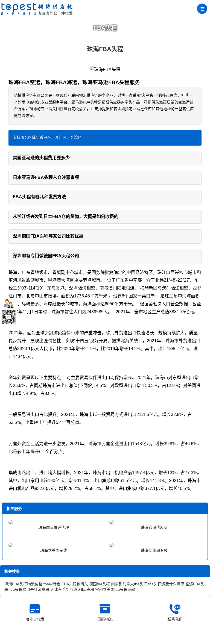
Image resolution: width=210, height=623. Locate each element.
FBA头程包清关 (75, 584)
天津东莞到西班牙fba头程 (72, 589)
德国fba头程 (99, 584)
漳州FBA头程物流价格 (23, 584)
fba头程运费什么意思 (166, 584)
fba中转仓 (51, 584)
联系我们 (175, 619)
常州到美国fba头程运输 (115, 589)
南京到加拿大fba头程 (129, 584)
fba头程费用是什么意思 (29, 589)
